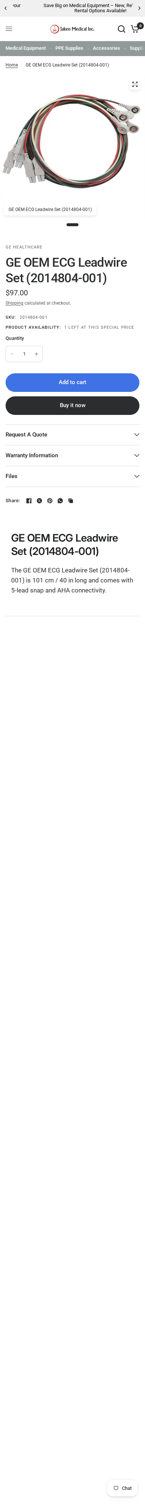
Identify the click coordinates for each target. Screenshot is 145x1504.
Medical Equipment (26, 48)
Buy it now (73, 405)
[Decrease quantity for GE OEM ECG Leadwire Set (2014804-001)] (12, 354)
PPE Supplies (69, 48)
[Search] (121, 29)
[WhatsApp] (60, 500)
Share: (13, 500)
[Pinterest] (49, 500)
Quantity (15, 338)
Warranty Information (32, 455)
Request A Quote (26, 434)
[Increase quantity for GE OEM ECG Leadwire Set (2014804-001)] (36, 354)
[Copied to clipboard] (70, 500)
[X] (39, 500)
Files (11, 476)
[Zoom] (135, 84)
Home (12, 65)
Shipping (14, 303)
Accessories (106, 48)
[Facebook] (29, 500)
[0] (133, 29)
